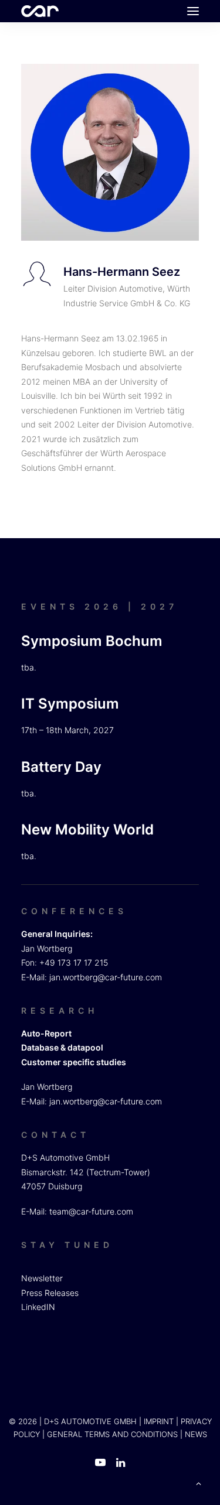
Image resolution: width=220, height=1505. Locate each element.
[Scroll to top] (198, 1482)
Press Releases (50, 1293)
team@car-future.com (91, 1211)
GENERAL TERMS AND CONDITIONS (112, 1434)
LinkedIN (38, 1307)
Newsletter (42, 1278)
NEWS (196, 1434)
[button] (193, 11)
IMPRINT (159, 1421)
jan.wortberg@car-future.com (105, 977)
